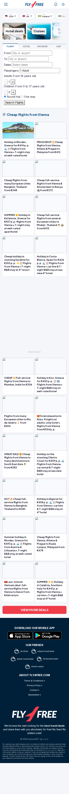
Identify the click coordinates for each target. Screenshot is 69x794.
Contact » (34, 690)
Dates (7, 64)
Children (9, 86)
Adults (8, 76)
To (5, 59)
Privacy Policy (51, 750)
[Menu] (6, 4)
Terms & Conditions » (34, 680)
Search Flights (14, 102)
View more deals (34, 610)
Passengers (11, 70)
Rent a (58, 46)
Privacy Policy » (34, 685)
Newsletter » (34, 694)
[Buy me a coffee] (63, 4)
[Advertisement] (34, 315)
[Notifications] (55, 4)
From (7, 53)
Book (10, 46)
